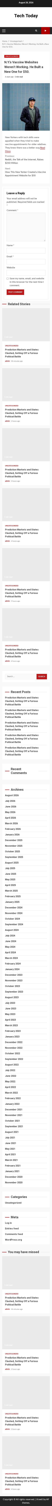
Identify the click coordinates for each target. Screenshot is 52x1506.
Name (10, 245)
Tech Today (26, 15)
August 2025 (12, 862)
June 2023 (10, 1008)
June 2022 (10, 1076)
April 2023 (10, 1019)
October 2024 (12, 918)
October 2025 (12, 851)
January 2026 (12, 834)
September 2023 (14, 991)
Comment (12, 210)
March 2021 (11, 1160)
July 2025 (10, 868)
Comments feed (14, 1234)
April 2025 (10, 885)
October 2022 (12, 1053)
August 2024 (12, 930)
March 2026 (11, 823)
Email (10, 256)
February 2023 (13, 1031)
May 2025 (10, 879)
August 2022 (12, 1064)
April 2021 (10, 1154)
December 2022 (13, 1042)
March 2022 (11, 1092)
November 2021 (13, 1115)
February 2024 (13, 963)
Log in (8, 1223)
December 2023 (13, 975)
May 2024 (10, 946)
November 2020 (13, 1182)
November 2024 (13, 913)
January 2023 (12, 1036)
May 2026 (10, 812)
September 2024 (14, 924)
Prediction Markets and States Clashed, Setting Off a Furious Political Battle (26, 324)
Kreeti (40, 1499)
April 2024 (10, 952)
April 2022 (10, 1087)
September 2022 (14, 1059)
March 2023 (11, 1025)
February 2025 (13, 896)
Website (11, 267)
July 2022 (10, 1070)
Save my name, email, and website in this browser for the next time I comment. (27, 282)
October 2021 (12, 1120)
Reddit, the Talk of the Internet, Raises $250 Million (24, 159)
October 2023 (12, 986)
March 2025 (11, 890)
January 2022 (12, 1104)
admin (7, 361)
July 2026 (10, 801)
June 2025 (10, 874)
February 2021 (13, 1165)
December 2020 (13, 1177)
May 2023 (10, 1014)
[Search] (36, 30)
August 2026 (12, 795)
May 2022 (10, 1081)
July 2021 (10, 1137)
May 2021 (10, 1148)
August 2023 (12, 997)
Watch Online (45, 30)
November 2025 (13, 845)
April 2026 (10, 817)
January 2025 (12, 902)
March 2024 (11, 958)
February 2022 (13, 1098)
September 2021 (14, 1126)
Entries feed (12, 1228)
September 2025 (14, 857)
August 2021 (12, 1132)
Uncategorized (11, 56)
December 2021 (13, 1109)
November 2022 (13, 1047)
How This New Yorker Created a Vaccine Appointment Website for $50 (25, 172)
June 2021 (10, 1143)
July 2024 (10, 935)
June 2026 (10, 806)
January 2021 (12, 1171)
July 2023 (10, 1003)
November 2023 (13, 980)
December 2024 (13, 907)
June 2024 (10, 941)
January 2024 (12, 969)
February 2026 (13, 829)
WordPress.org (13, 1239)
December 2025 (13, 840)
